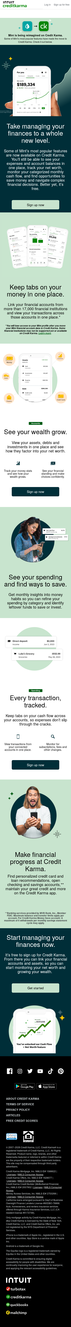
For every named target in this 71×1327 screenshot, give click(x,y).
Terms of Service (20, 1104)
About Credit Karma (22, 1099)
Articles (13, 1115)
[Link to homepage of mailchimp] (35, 1313)
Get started (35, 987)
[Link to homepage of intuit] (35, 1280)
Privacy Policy (18, 1110)
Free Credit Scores (22, 1121)
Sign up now (35, 204)
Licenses (11, 1174)
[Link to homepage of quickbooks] (35, 1305)
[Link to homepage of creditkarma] (35, 1297)
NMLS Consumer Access (30, 1174)
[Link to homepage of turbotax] (35, 1289)
